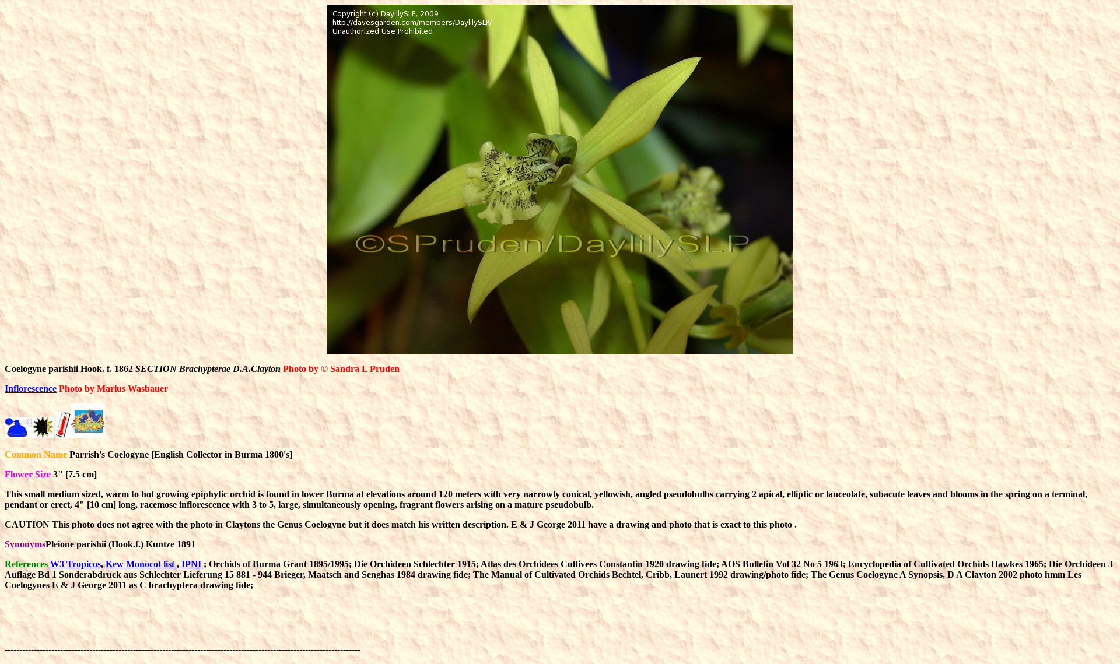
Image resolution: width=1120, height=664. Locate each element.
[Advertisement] (575, 626)
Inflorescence (31, 389)
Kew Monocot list (141, 564)
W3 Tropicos (75, 564)
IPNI (192, 564)
